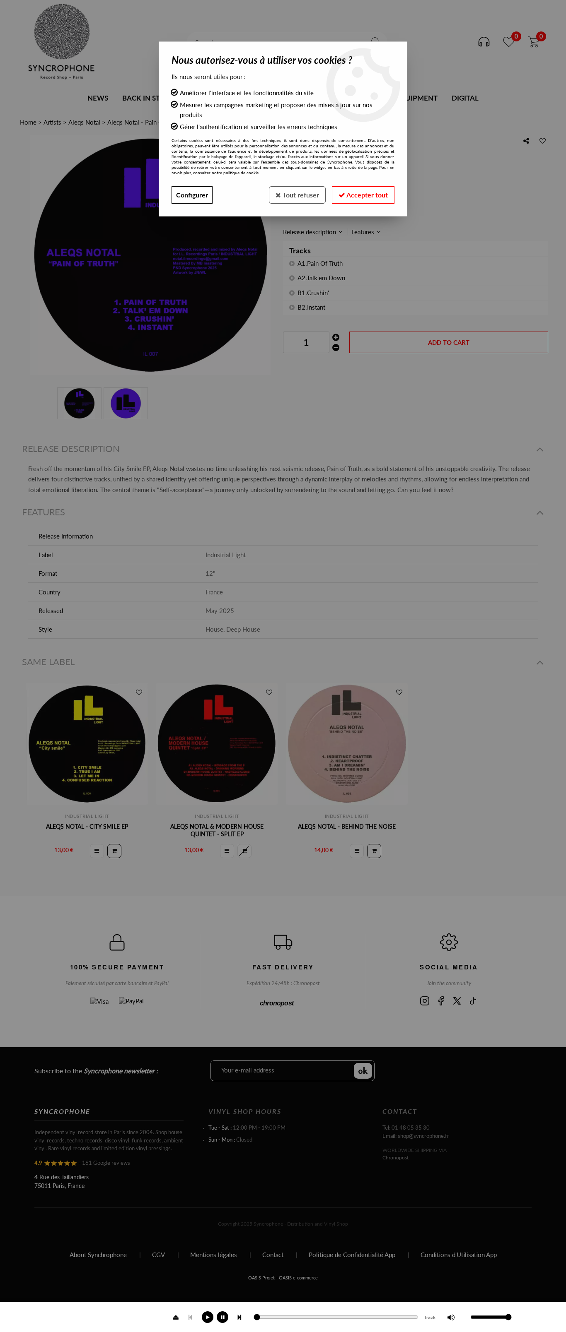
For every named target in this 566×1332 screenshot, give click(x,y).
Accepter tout (366, 195)
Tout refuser (300, 195)
